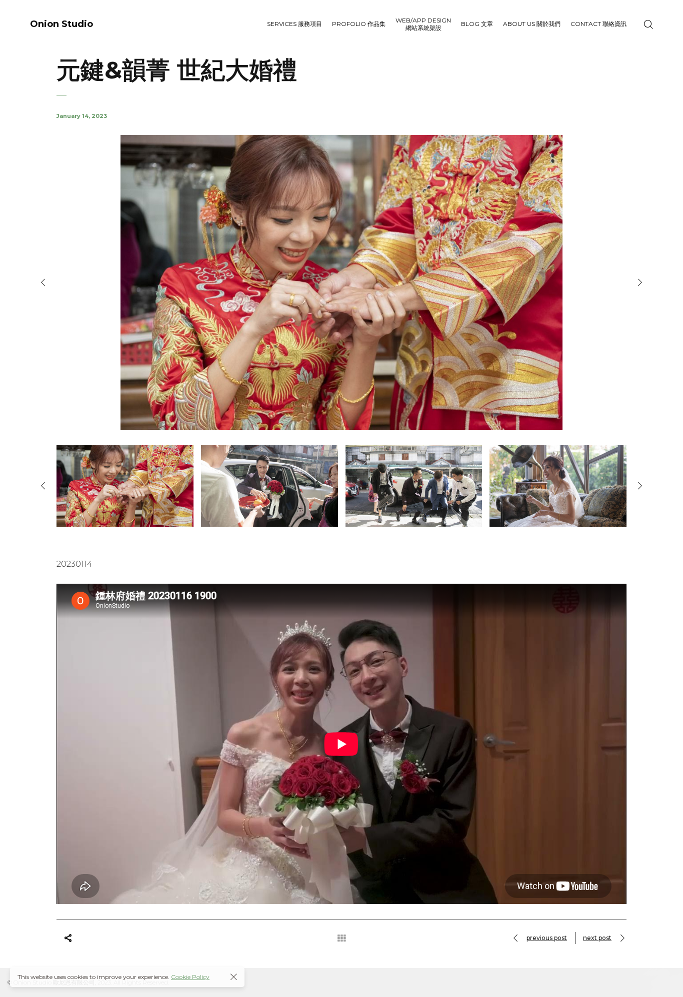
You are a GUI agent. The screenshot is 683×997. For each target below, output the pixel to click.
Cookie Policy (190, 977)
